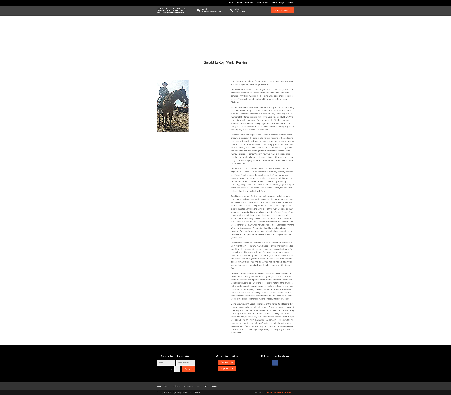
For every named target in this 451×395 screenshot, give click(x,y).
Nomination (262, 3)
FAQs (281, 3)
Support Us (226, 368)
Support (239, 3)
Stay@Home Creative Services (278, 392)
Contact (290, 3)
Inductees (250, 3)
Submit (189, 369)
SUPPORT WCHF (282, 10)
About (230, 3)
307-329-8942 (240, 12)
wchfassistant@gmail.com (211, 12)
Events (274, 3)
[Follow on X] (160, 2)
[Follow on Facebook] (156, 2)
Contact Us (227, 362)
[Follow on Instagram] (164, 2)
